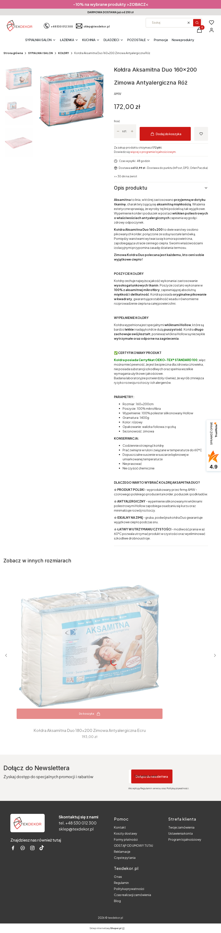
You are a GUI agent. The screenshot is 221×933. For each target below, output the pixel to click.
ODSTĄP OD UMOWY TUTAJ (133, 845)
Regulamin (121, 883)
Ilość (117, 121)
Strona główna (13, 53)
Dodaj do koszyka (168, 134)
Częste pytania (125, 857)
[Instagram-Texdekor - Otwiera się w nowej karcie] (32, 848)
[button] (197, 22)
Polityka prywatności (129, 889)
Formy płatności (126, 839)
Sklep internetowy (106, 928)
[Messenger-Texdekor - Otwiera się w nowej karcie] (22, 848)
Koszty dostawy (125, 833)
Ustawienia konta (180, 833)
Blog (117, 901)
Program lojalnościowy (184, 839)
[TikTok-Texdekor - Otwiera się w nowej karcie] (41, 848)
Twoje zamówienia (181, 827)
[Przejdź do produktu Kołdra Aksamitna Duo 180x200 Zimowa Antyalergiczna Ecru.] (89, 646)
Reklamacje (122, 851)
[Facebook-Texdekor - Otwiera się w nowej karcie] (13, 848)
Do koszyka (86, 713)
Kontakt (120, 827)
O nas (118, 877)
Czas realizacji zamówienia (132, 895)
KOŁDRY (63, 53)
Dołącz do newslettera (152, 776)
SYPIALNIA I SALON (40, 53)
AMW (117, 94)
